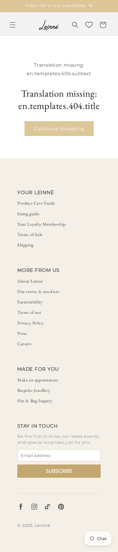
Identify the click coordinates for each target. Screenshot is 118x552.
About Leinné (29, 281)
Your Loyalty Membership (41, 224)
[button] (13, 25)
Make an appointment (37, 380)
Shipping (25, 245)
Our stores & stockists (38, 291)
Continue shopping (59, 129)
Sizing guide (28, 214)
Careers (24, 343)
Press (22, 333)
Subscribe (59, 471)
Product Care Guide (36, 203)
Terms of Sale (29, 234)
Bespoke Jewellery (33, 390)
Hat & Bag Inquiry (34, 400)
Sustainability (29, 302)
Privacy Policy (30, 323)
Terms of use (29, 312)
